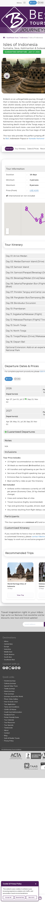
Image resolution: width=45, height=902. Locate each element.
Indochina (7, 649)
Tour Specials (8, 725)
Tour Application (9, 704)
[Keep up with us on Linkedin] (16, 668)
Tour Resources (9, 722)
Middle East (8, 652)
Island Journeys (9, 691)
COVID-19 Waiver (10, 709)
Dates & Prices (33, 149)
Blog (5, 735)
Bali (7, 138)
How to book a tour (11, 702)
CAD (41, 3)
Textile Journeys (9, 689)
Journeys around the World (13, 696)
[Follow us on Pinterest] (13, 668)
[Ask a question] (40, 898)
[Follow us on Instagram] (19, 668)
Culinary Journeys (10, 683)
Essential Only (20, 897)
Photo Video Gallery (11, 699)
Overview (9, 149)
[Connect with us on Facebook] (4, 668)
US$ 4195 (34, 190)
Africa (6, 641)
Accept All (8, 897)
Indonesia (24, 38)
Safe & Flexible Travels (12, 738)
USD (34, 3)
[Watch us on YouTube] (10, 668)
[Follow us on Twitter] (7, 668)
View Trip (20, 595)
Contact (7, 733)
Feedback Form (9, 715)
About (6, 730)
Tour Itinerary (20, 149)
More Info (31, 897)
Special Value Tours (11, 686)
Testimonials (8, 728)
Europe (6, 647)
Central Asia (8, 644)
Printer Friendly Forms (11, 717)
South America (9, 654)
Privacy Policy (9, 741)
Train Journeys (9, 694)
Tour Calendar (9, 720)
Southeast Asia (12, 38)
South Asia (8, 657)
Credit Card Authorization (13, 712)
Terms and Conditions (11, 707)
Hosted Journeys (9, 681)
